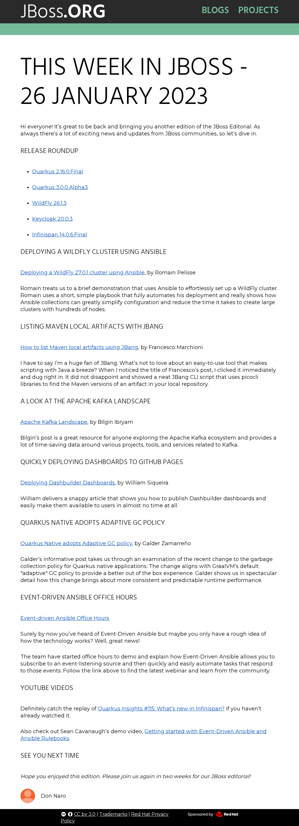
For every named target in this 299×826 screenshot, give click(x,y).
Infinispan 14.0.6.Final (59, 234)
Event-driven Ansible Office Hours (64, 618)
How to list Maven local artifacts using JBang (79, 347)
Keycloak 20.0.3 (52, 219)
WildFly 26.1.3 (49, 203)
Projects (258, 10)
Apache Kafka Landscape (53, 422)
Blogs (215, 10)
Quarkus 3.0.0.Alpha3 (60, 187)
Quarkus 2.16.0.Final (57, 171)
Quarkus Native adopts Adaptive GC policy (76, 543)
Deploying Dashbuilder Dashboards (67, 483)
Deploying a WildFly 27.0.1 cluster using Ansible (82, 272)
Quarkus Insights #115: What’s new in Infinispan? (161, 708)
